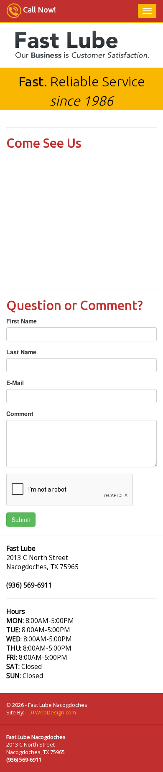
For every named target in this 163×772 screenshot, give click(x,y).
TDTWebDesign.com (50, 712)
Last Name (21, 352)
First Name (21, 321)
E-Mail (15, 382)
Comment (19, 413)
